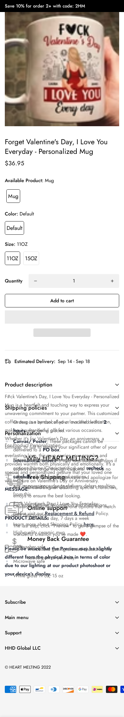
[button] (62, 317)
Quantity (14, 280)
